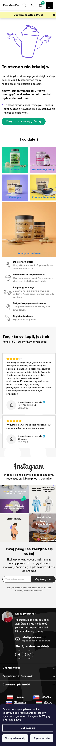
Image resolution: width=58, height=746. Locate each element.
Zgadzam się (42, 738)
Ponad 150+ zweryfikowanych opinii (24, 341)
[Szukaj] (24, 5)
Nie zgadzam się (15, 738)
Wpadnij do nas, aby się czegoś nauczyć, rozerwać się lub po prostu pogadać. (29, 476)
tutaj (18, 720)
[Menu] (49, 5)
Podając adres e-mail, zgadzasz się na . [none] (29, 589)
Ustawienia (28, 728)
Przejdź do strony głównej (23, 121)
